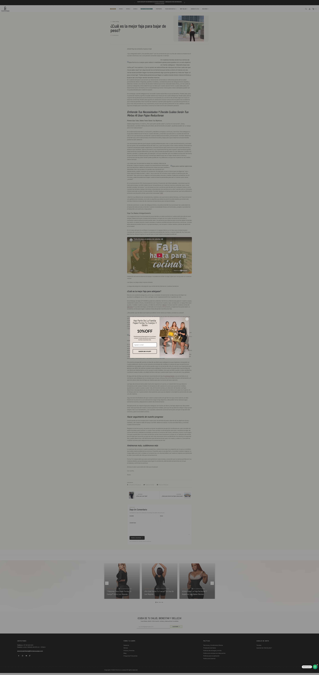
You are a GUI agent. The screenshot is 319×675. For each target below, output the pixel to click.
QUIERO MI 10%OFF (144, 351)
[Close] (187, 319)
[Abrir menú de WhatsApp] (315, 667)
